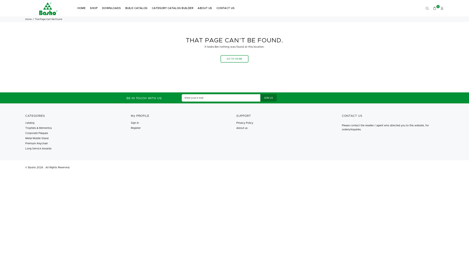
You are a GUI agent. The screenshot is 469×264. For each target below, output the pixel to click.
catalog (29, 123)
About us (242, 128)
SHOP (93, 8)
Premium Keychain (36, 143)
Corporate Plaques (36, 133)
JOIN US (268, 98)
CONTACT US (226, 8)
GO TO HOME (234, 59)
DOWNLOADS (111, 8)
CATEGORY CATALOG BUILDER (172, 8)
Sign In (135, 123)
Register (136, 128)
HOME (81, 8)
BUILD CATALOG (136, 8)
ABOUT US (205, 8)
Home (28, 19)
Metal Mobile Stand (37, 138)
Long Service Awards (38, 148)
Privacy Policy (244, 123)
